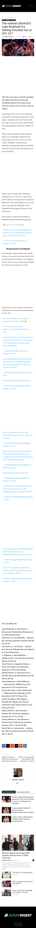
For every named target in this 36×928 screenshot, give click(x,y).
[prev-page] (3, 826)
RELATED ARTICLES (8, 792)
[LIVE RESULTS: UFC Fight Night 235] (6, 875)
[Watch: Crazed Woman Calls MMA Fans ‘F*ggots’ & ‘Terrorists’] (6, 893)
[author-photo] (18, 777)
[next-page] (6, 826)
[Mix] (21, 746)
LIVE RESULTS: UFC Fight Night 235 (22, 872)
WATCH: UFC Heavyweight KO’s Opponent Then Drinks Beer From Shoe (26, 759)
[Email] (16, 746)
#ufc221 (29, 554)
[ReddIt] (12, 746)
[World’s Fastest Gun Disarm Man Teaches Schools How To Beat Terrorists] (18, 843)
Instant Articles (12, 20)
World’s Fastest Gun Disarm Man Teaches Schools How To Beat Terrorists (16, 855)
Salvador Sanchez (8, 36)
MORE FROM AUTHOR (23, 792)
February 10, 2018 (9, 468)
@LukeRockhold (16, 380)
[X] (8, 746)
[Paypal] (18, 783)
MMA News (10, 17)
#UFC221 (28, 233)
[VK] (25, 746)
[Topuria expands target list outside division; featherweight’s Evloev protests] (6, 810)
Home (3, 17)
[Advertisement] (18, 77)
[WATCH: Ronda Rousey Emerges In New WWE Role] (6, 884)
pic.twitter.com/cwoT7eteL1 (15, 236)
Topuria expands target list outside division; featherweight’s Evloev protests (23, 810)
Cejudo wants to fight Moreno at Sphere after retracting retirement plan (22, 819)
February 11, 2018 (9, 244)
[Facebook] (4, 746)
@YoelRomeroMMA (26, 549)
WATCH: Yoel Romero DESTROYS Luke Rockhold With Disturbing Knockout (10, 759)
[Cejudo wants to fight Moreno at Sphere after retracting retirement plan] (6, 819)
